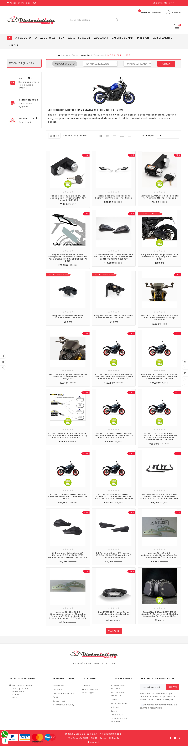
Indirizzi (115, 707)
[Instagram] (179, 738)
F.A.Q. (56, 697)
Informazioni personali (118, 687)
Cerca (166, 63)
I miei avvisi (117, 714)
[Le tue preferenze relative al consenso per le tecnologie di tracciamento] (5, 741)
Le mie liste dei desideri (119, 720)
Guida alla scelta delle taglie (91, 691)
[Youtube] (175, 738)
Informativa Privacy (63, 704)
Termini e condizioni (64, 693)
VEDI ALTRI (113, 631)
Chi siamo (58, 689)
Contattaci (59, 701)
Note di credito (119, 703)
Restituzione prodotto (118, 694)
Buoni (114, 711)
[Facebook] (170, 738)
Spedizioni (58, 685)
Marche (86, 685)
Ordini (114, 699)
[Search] (116, 20)
